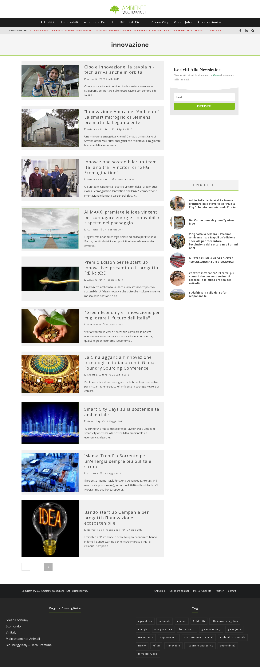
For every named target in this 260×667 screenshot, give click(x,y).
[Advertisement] (204, 147)
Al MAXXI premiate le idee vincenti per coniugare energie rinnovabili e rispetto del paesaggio (122, 217)
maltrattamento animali (199, 637)
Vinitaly (11, 632)
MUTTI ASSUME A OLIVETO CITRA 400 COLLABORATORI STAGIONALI (73, 30)
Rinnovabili (69, 22)
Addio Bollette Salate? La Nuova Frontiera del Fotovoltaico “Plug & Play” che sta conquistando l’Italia (212, 204)
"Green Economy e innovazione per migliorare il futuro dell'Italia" (122, 315)
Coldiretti (199, 621)
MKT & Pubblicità (202, 591)
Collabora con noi (179, 591)
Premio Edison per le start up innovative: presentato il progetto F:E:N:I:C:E (121, 267)
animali (181, 621)
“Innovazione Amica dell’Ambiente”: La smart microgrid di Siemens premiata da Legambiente (122, 117)
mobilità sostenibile (232, 637)
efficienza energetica (225, 621)
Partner (220, 591)
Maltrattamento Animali (23, 639)
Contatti (232, 591)
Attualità (48, 22)
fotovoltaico (187, 629)
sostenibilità (228, 645)
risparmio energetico (200, 645)
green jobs (234, 629)
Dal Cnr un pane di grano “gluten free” (211, 221)
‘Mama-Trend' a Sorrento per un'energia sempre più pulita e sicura (117, 461)
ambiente (165, 621)
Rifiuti (156, 645)
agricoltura (145, 621)
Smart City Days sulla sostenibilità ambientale (122, 411)
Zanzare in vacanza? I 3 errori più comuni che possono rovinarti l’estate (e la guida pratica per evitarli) (211, 278)
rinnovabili (173, 645)
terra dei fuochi (148, 653)
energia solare (163, 629)
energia (143, 629)
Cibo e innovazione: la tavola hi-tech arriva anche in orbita (119, 69)
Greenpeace (145, 637)
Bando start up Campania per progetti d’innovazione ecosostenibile (116, 517)
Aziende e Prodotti (99, 22)
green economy (211, 629)
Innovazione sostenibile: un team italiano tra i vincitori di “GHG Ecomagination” (120, 167)
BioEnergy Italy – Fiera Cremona (29, 645)
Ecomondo (13, 626)
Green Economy (17, 620)
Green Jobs (183, 22)
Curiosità (92, 229)
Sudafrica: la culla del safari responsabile (208, 294)
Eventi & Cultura (97, 374)
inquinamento (168, 637)
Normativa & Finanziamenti (104, 530)
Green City (160, 22)
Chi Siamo (159, 591)
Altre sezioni (208, 22)
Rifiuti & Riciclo (133, 22)
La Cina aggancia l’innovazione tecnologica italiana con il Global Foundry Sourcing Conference (120, 362)
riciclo (142, 645)
